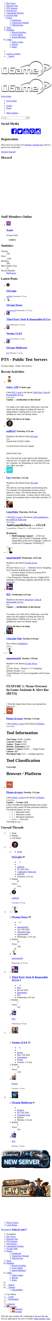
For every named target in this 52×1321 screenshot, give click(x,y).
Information (22, 992)
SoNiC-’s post (18, 724)
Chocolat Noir (14, 638)
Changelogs (22, 1057)
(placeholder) (17, 1290)
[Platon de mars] (9, 713)
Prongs (8, 339)
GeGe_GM (12, 387)
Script (19, 852)
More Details (39, 1319)
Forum (9, 106)
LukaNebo (12, 511)
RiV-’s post (16, 392)
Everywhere (6, 96)
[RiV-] (9, 589)
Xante (9, 230)
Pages (8, 108)
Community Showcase (26, 872)
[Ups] (9, 472)
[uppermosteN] (9, 552)
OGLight (11, 291)
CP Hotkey (39, 724)
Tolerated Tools (23, 932)
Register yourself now (34, 145)
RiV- (8, 325)
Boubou (20, 1110)
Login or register (13, 54)
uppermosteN (11, 310)
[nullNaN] (9, 426)
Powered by (14, 1229)
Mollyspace (11, 273)
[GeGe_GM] (9, 382)
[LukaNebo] (9, 507)
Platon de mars (14, 718)
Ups (8, 477)
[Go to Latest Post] (14, 893)
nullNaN (9, 296)
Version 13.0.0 (14, 333)
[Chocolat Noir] (9, 633)
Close (48, 1319)
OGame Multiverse (16, 347)
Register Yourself (8, 152)
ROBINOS (23, 643)
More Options (12, 113)
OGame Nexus (14, 305)
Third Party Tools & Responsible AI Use (28, 319)
